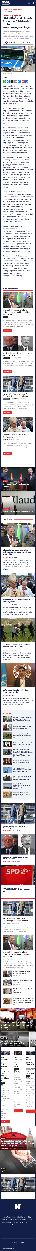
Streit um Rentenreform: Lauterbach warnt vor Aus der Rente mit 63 (16, 889)
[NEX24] (7, 42)
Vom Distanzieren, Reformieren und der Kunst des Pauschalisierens (22, 769)
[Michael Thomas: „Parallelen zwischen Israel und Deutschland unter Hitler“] (18, 300)
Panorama (7, 9)
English (5, 481)
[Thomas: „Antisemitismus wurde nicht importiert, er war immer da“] (7, 794)
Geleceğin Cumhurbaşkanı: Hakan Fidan (18, 1062)
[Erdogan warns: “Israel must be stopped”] (18, 479)
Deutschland (6, 357)
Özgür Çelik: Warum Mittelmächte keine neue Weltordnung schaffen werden (21, 786)
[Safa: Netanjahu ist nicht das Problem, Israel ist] (18, 675)
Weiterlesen (7, 330)
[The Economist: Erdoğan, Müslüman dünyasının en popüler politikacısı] (5, 1053)
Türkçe (3, 1082)
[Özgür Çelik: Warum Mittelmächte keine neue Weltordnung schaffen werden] (7, 786)
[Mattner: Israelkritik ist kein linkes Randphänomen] (18, 343)
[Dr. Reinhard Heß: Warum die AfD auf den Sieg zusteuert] (7, 744)
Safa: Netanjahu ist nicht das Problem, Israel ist (15, 691)
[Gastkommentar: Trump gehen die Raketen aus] (7, 761)
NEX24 (13, 42)
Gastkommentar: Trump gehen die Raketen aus (21, 761)
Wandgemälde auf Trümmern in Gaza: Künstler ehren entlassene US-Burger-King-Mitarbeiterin (23, 1000)
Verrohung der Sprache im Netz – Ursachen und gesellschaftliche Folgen (22, 777)
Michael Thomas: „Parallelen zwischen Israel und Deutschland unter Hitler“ (17, 312)
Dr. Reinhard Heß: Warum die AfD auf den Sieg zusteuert (22, 743)
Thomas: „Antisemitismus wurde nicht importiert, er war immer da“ (21, 794)
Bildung (3, 1138)
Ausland (5, 317)
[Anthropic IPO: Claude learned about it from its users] (18, 503)
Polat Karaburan (16, 1071)
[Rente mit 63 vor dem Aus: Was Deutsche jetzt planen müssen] (18, 384)
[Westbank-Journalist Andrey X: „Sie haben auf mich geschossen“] (7, 991)
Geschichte (4, 1038)
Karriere (3, 1168)
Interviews (4, 1020)
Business (5, 509)
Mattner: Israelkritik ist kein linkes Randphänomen (22, 727)
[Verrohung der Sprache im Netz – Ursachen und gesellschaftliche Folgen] (7, 778)
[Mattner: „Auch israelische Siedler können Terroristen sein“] (18, 630)
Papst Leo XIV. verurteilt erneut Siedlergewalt (16, 600)
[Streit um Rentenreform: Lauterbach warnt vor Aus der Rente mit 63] (18, 875)
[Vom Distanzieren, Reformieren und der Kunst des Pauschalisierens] (7, 770)
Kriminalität (18, 9)
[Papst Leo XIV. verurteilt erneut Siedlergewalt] (18, 424)
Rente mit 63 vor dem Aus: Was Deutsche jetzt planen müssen (16, 395)
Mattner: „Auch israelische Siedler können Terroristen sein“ (17, 646)
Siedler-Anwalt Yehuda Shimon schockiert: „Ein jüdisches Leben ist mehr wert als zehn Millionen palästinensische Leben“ (23, 753)
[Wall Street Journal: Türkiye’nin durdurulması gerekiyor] (30, 1053)
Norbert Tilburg (15, 398)
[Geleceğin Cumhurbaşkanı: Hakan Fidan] (18, 1053)
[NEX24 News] (18, 1207)
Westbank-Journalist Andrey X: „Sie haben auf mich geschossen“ (22, 990)
